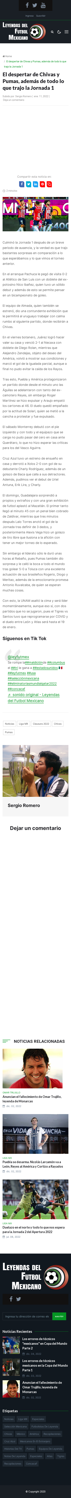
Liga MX (23, 723)
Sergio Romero (23, 96)
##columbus (56, 662)
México (21, 1433)
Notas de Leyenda (14, 1456)
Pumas (9, 732)
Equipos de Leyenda (50, 1448)
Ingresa (29, 15)
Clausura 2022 (41, 723)
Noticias (9, 723)
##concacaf (16, 689)
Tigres (60, 1456)
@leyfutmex (18, 657)
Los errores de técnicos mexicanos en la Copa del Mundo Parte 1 (45, 1365)
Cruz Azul (9, 1441)
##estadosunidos (45, 668)
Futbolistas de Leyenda (45, 1426)
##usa (31, 673)
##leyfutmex (17, 673)
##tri (14, 668)
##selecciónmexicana (23, 678)
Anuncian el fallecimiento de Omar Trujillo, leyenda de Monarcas (42, 1387)
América (34, 1433)
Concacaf (31, 1463)
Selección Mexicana (15, 1426)
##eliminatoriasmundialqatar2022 (32, 683)
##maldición (34, 662)
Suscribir (40, 15)
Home (8, 56)
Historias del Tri (13, 1448)
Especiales (38, 1419)
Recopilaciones (52, 1433)
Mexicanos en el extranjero (35, 1441)
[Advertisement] (35, 139)
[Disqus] (35, 886)
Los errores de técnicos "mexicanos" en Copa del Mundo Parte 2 (44, 1343)
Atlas (49, 1456)
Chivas (58, 723)
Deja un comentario (13, 100)
